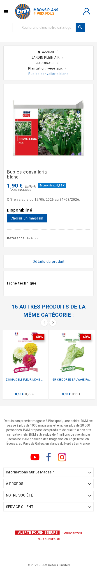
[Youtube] (35, 458)
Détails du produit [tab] (48, 261)
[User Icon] (86, 11)
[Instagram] (63, 458)
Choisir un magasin (27, 218)
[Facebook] (49, 458)
